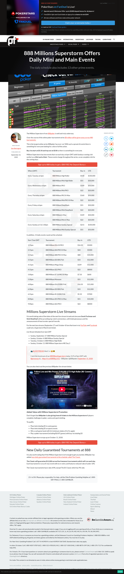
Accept (120, 571)
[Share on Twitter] (106, 138)
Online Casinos (95, 504)
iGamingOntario (15, 556)
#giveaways (35, 359)
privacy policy (26, 565)
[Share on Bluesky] (111, 138)
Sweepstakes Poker (56, 44)
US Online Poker (48, 39)
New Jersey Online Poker (18, 502)
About (92, 509)
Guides (84, 44)
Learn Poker (107, 39)
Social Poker (72, 44)
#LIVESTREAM (38, 351)
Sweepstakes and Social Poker (100, 495)
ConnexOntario (89, 551)
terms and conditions (15, 565)
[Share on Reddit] (111, 144)
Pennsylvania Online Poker (19, 499)
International (68, 39)
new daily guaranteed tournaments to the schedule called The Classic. (56, 457)
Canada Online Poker (44, 495)
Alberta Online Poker (44, 499)
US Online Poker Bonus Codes (20, 506)
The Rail (98, 39)
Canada (58, 39)
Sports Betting (95, 506)
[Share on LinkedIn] (106, 149)
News (92, 511)
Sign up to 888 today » (62, 164)
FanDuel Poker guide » (59, 27)
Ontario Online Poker (44, 497)
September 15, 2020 (85, 359)
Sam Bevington (16, 148)
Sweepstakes (79, 39)
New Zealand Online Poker (72, 502)
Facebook (93, 325)
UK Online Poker (69, 497)
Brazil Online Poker (69, 499)
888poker (51, 133)
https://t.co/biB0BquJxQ (51, 359)
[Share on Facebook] (106, 144)
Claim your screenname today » (78, 23)
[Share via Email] (111, 155)
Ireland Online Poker (70, 504)
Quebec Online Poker (44, 502)
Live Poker (89, 39)
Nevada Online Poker (17, 504)
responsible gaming (36, 565)
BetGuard (77, 554)
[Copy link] (106, 155)
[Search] (114, 39)
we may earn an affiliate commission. (38, 520)
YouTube (83, 325)
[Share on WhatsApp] (111, 149)
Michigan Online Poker (17, 497)
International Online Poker (72, 495)
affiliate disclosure (48, 565)
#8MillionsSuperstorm (58, 356)
